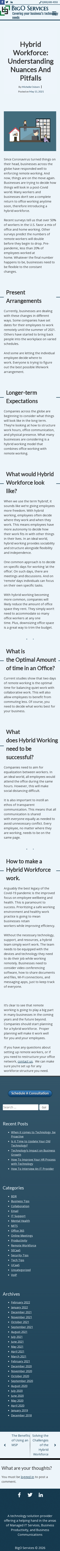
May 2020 (17, 1400)
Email (14, 1211)
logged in (27, 1477)
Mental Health (20, 1221)
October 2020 (20, 1376)
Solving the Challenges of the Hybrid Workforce (40, 1444)
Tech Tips (17, 1260)
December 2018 (21, 1415)
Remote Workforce (23, 1245)
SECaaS (15, 1250)
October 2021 (20, 1322)
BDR (14, 1196)
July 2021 (17, 1337)
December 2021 (21, 1312)
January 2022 (19, 1307)
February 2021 (20, 1361)
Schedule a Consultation (30, 1093)
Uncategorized (21, 1270)
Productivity (19, 1240)
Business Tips (20, 1201)
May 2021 (17, 1346)
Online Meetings (22, 1235)
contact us (25, 1061)
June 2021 (17, 1341)
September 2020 (22, 1381)
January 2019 (19, 1410)
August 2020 (19, 1386)
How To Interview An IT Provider (32, 1169)
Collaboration (20, 1206)
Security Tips (19, 1255)
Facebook (19, 1494)
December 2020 (21, 1366)
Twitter (30, 1494)
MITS (14, 1226)
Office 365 (17, 1230)
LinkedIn (40, 1494)
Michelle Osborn (31, 86)
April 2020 (17, 1405)
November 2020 (21, 1371)
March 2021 (18, 1356)
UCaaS (15, 1265)
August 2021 (19, 1332)
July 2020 (17, 1391)
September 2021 (22, 1327)
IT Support (18, 1216)
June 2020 (17, 1396)
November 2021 (21, 1317)
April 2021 (17, 1351)
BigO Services (30, 8)
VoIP (14, 1275)
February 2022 (20, 1302)
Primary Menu (54, 13)
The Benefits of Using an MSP (21, 1440)
